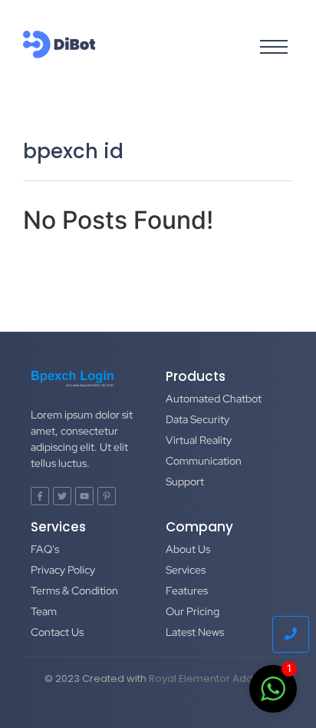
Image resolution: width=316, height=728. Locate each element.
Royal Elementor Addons (210, 678)
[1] (273, 696)
